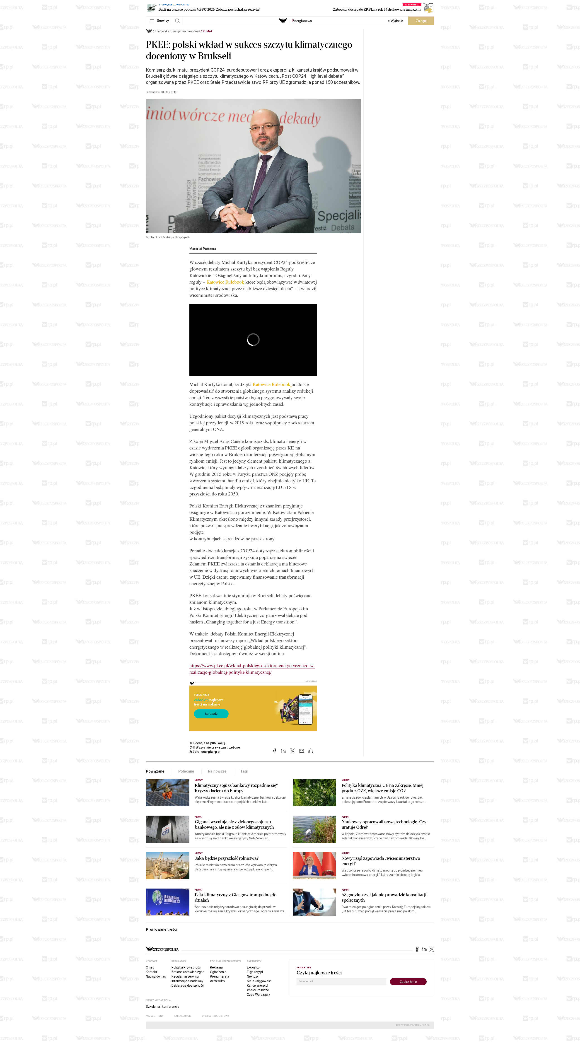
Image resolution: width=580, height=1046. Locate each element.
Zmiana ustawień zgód (188, 972)
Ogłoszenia (218, 972)
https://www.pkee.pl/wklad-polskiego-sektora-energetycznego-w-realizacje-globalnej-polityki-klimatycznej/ (252, 668)
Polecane (186, 771)
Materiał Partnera (202, 249)
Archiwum (217, 981)
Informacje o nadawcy (187, 981)
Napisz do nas (156, 976)
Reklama (216, 967)
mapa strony (155, 1016)
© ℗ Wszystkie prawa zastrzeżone (214, 747)
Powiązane (155, 771)
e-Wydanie (395, 21)
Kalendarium (182, 1016)
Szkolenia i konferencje (162, 1006)
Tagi (244, 771)
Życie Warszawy (258, 994)
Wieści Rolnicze (258, 990)
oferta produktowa (215, 1016)
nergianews (302, 21)
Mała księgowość (259, 981)
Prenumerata (219, 976)
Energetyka (162, 31)
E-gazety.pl (255, 972)
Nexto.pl (253, 976)
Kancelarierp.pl (257, 985)
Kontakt (151, 972)
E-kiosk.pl (253, 967)
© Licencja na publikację (207, 743)
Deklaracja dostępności (188, 985)
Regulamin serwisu (185, 976)
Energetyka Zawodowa (186, 31)
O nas (150, 967)
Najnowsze (217, 771)
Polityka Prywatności (186, 967)
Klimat (207, 31)
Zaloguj (421, 21)
